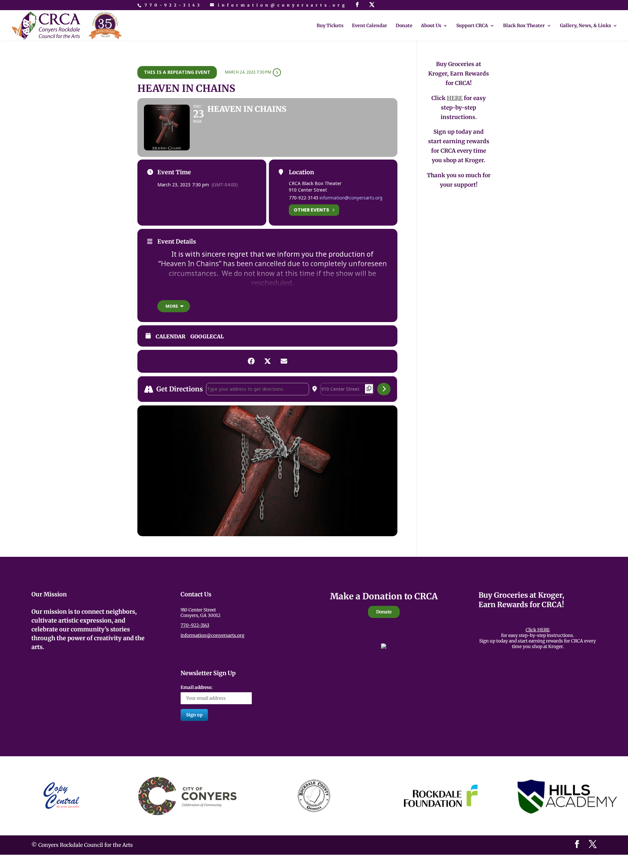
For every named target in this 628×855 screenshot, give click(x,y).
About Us (431, 25)
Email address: (197, 687)
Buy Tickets (330, 25)
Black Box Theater (524, 25)
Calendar (170, 336)
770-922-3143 (173, 5)
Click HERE (538, 630)
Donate (404, 25)
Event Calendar (369, 25)
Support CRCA (472, 25)
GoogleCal (207, 336)
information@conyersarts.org (351, 198)
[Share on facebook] (251, 361)
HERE (454, 98)
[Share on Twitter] (267, 361)
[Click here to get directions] (384, 389)
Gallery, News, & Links (585, 25)
